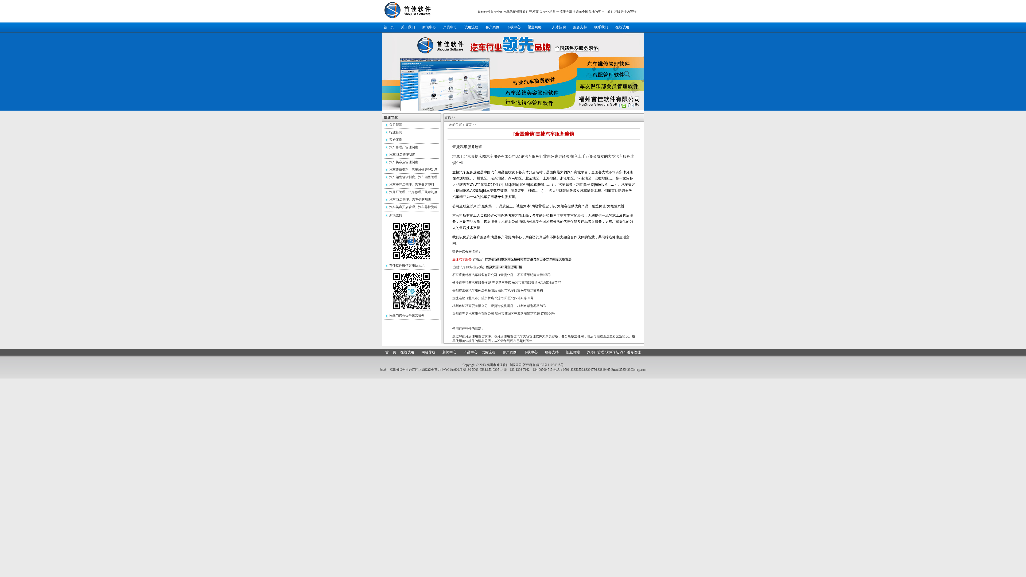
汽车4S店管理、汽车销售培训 (410, 199)
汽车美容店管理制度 (403, 162)
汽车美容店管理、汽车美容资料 (411, 184)
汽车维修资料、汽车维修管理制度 (413, 169)
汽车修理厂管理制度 (403, 147)
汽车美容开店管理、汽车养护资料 (413, 207)
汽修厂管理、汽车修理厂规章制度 (413, 192)
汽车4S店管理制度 (402, 155)
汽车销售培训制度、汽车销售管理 (413, 177)
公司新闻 (395, 125)
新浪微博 (395, 215)
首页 (448, 117)
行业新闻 (395, 132)
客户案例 (395, 140)
